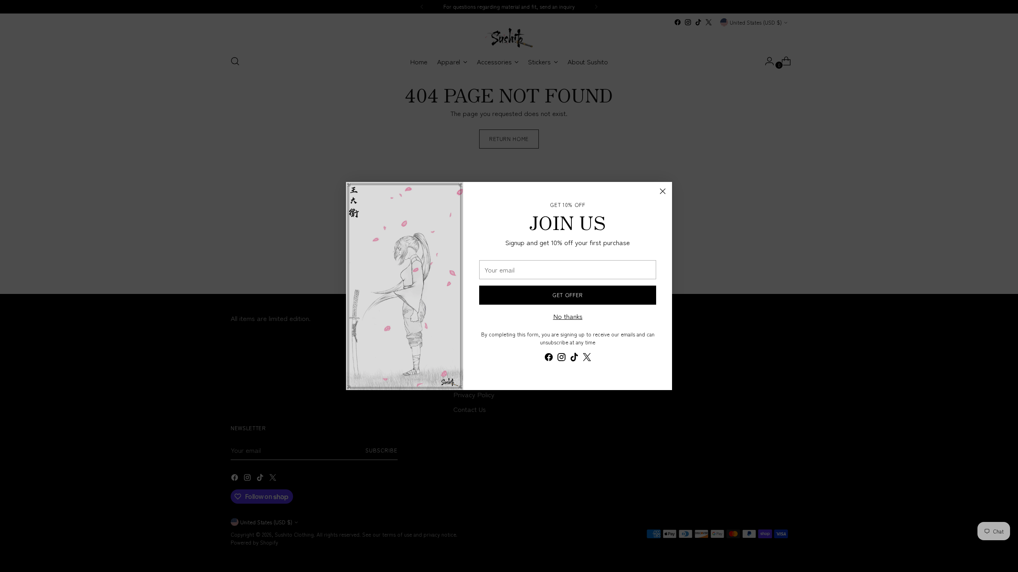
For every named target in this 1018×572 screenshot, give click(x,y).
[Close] (663, 191)
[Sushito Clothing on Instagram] (561, 358)
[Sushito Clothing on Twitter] (587, 358)
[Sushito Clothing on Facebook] (549, 358)
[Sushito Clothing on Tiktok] (574, 358)
